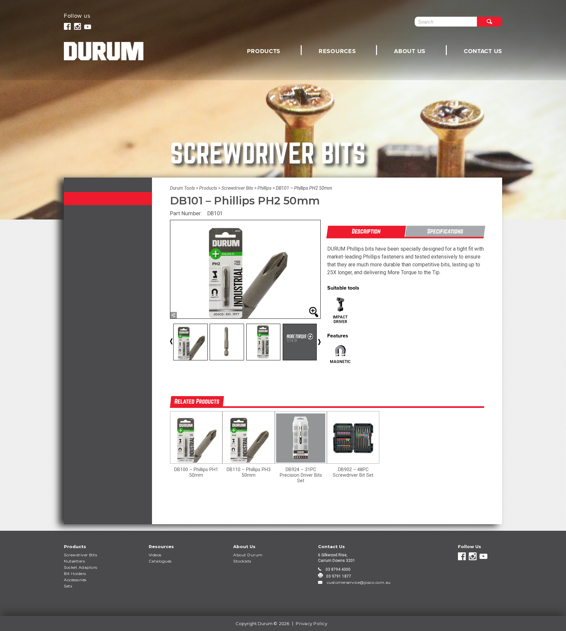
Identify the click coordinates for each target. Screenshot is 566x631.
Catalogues (160, 561)
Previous (176, 343)
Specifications (444, 231)
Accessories (75, 579)
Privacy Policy (311, 623)
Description (366, 231)
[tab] (366, 232)
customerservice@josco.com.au (358, 582)
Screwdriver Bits (80, 554)
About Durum (248, 554)
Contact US (483, 51)
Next (319, 342)
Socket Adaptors (80, 567)
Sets (68, 585)
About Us (409, 51)
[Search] (489, 22)
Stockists (242, 561)
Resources (337, 51)
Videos (155, 554)
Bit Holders (75, 573)
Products (263, 51)
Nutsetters (74, 561)
